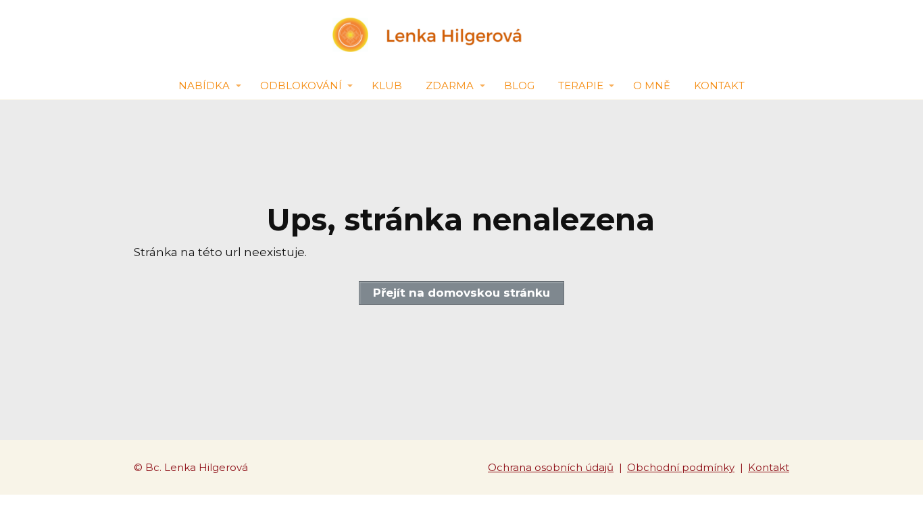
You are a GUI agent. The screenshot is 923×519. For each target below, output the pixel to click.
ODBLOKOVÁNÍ (301, 85)
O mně (651, 85)
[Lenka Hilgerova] (461, 36)
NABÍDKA (204, 85)
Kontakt (719, 85)
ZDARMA (450, 85)
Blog (519, 85)
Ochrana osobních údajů (551, 467)
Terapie (580, 85)
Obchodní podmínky (680, 467)
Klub (387, 85)
